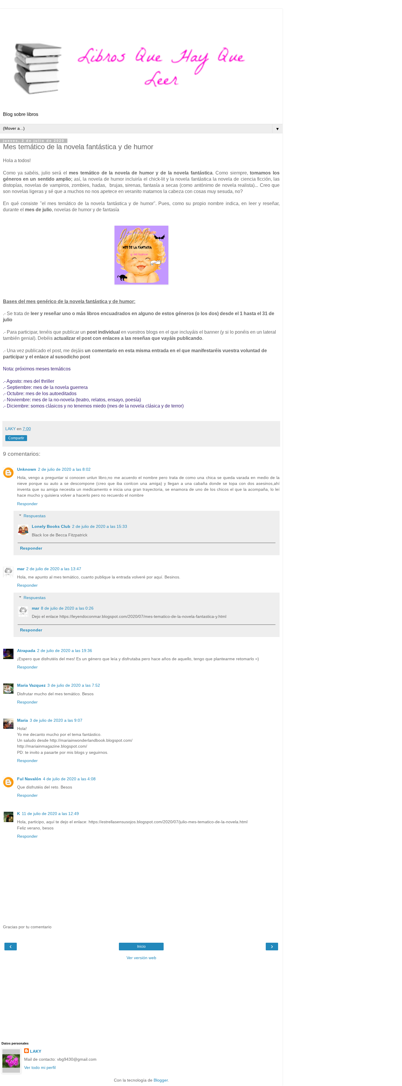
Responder (27, 503)
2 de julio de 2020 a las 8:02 (64, 469)
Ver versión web (141, 957)
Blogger (161, 1080)
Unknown (26, 469)
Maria (22, 720)
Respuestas (35, 515)
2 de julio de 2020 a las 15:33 (99, 526)
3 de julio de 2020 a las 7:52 (73, 685)
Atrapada (26, 650)
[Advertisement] (141, 16)
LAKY (35, 1051)
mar (20, 568)
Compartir (16, 438)
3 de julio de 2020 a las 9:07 (56, 720)
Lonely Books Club (51, 526)
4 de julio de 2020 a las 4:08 (69, 778)
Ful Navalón (29, 778)
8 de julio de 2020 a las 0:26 (67, 608)
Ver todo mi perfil (40, 1067)
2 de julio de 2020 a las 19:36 (64, 650)
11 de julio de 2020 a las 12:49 (50, 813)
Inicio (141, 946)
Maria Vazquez (31, 685)
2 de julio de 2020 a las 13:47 (53, 568)
